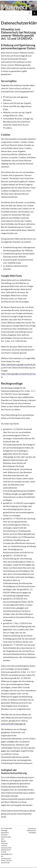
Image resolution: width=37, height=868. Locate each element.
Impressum (32, 828)
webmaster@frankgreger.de (13, 723)
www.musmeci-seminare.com (6, 849)
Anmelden (32, 832)
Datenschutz (31, 830)
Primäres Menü (34, 13)
